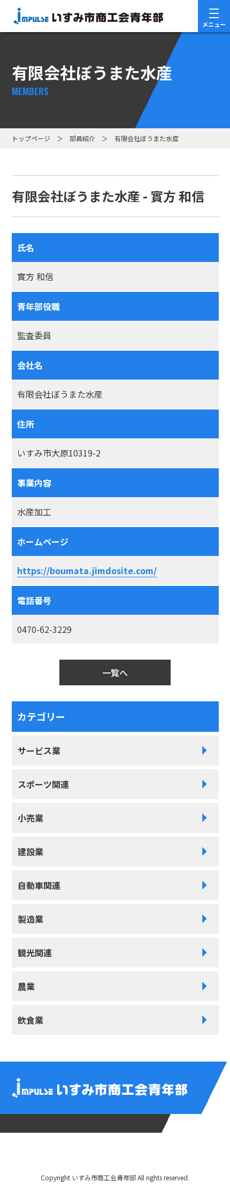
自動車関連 (39, 885)
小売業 (30, 817)
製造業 (30, 918)
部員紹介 (82, 138)
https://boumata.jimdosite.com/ (87, 570)
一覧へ (115, 672)
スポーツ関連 (43, 784)
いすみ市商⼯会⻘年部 (104, 1177)
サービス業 (39, 750)
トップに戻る (188, 1155)
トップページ (31, 138)
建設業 (30, 851)
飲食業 (30, 1020)
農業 (26, 986)
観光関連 (35, 952)
